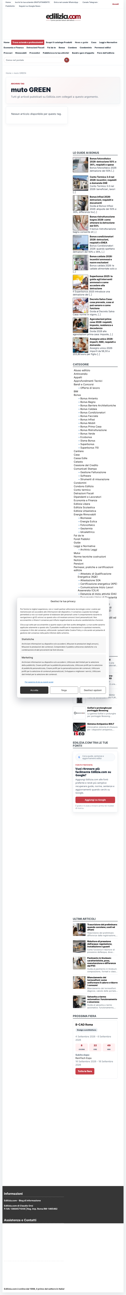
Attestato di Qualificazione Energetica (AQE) (94, 575)
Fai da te (51, 47)
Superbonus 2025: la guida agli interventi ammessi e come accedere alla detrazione (101, 282)
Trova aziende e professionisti (27, 42)
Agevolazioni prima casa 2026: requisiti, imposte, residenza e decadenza (101, 324)
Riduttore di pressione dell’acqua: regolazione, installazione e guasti (99, 944)
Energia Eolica (88, 521)
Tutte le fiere (85, 1071)
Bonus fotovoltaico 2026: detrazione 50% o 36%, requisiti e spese (103, 161)
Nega (64, 690)
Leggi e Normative (108, 42)
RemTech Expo (83, 1058)
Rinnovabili (21, 53)
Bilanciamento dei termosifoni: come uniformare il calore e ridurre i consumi (102, 981)
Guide (77, 542)
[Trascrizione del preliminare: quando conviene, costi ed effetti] (79, 929)
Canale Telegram (90, 2)
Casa (93, 42)
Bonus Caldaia (88, 408)
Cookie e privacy (13, 1235)
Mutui (77, 553)
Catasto (78, 461)
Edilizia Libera (82, 503)
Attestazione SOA (90, 580)
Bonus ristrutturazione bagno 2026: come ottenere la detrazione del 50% (102, 221)
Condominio (86, 47)
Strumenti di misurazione (94, 479)
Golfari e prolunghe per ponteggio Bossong (99, 709)
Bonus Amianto (89, 398)
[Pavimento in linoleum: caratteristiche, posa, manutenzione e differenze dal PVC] (79, 963)
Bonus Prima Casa (90, 426)
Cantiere (79, 451)
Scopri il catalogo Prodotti (59, 42)
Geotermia (86, 528)
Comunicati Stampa (85, 468)
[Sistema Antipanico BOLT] (79, 729)
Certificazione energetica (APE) (98, 583)
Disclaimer (9, 1243)
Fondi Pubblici (82, 539)
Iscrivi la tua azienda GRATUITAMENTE (32, 2)
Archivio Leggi (88, 549)
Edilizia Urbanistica (85, 510)
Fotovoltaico (87, 524)
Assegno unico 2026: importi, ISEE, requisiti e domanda (103, 341)
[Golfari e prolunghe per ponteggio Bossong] (79, 712)
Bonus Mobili (87, 423)
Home (8, 2)
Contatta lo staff (12, 1276)
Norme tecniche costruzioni (90, 556)
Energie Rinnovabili (85, 514)
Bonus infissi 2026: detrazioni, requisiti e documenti (101, 199)
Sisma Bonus (87, 440)
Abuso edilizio (82, 370)
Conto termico (82, 489)
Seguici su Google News (29, 6)
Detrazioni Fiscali (35, 47)
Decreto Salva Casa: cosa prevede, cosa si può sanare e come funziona (102, 304)
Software (85, 475)
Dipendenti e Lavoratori (87, 496)
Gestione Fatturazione (93, 472)
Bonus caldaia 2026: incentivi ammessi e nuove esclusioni (101, 259)
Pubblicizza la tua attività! (56, 53)
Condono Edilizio (84, 486)
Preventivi (35, 53)
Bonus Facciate (89, 416)
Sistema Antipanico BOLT (100, 724)
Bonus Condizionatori (92, 412)
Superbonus (87, 444)
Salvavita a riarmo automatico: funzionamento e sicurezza (102, 999)
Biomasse (85, 517)
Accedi (115, 4)
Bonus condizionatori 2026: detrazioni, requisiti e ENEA (101, 239)
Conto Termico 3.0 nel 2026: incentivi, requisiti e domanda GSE (103, 179)
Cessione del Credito (86, 465)
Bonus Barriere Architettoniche (98, 405)
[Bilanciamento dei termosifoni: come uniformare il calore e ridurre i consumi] (79, 982)
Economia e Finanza (14, 47)
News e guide (81, 42)
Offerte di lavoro (90, 387)
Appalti (78, 377)
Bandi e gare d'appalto (83, 53)
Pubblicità (10, 6)
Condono (72, 47)
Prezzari (8, 53)
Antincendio (81, 373)
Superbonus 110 (89, 447)
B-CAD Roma (84, 1024)
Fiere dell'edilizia (105, 53)
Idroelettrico (87, 531)
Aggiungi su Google (95, 799)
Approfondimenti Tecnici (88, 380)
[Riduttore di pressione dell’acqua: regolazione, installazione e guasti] (79, 946)
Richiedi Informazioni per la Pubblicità (24, 1264)
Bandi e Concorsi (84, 384)
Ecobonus (86, 437)
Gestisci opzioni (93, 690)
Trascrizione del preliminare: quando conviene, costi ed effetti (102, 927)
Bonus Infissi (87, 419)
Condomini (80, 482)
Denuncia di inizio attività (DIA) (98, 593)
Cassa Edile (80, 458)
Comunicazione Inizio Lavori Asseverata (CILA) (95, 589)
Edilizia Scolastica (84, 507)
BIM (76, 391)
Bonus (62, 47)
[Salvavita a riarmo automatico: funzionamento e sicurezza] (79, 1001)
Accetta (34, 690)
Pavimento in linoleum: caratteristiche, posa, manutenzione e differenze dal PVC (101, 962)
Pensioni (78, 563)
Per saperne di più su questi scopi (39, 682)
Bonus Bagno (88, 401)
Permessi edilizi (103, 47)
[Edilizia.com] (63, 17)
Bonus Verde (87, 433)
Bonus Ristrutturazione (93, 430)
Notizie (78, 560)
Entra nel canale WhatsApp (66, 2)
